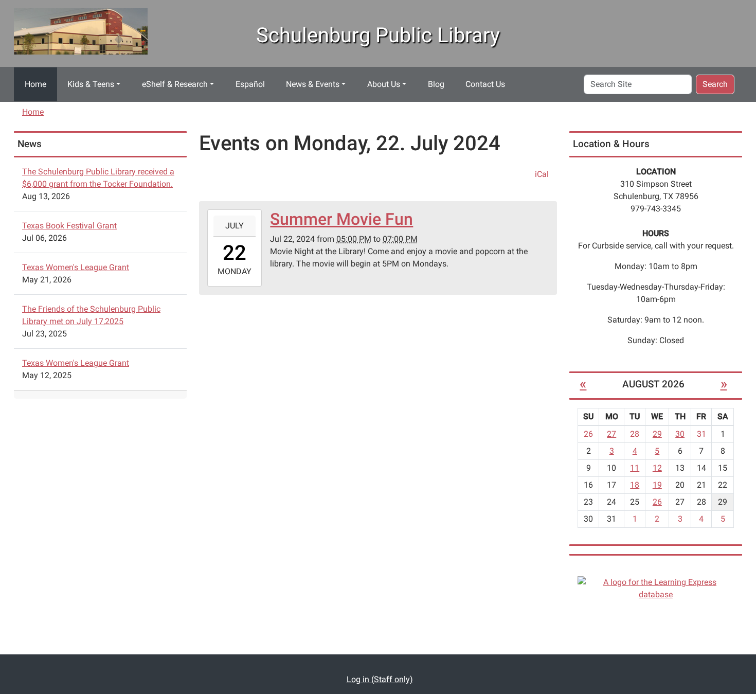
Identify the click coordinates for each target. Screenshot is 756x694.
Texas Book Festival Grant (69, 225)
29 (657, 434)
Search (715, 84)
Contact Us (485, 84)
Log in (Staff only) (380, 679)
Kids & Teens (90, 84)
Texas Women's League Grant (75, 267)
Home (35, 84)
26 (657, 502)
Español (250, 84)
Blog (436, 84)
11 (634, 468)
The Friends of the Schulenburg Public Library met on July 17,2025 (91, 315)
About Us (383, 84)
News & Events (312, 84)
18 (634, 485)
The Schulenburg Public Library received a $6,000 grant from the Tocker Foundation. (98, 178)
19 (657, 485)
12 (657, 468)
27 (611, 434)
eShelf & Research (175, 84)
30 (680, 434)
